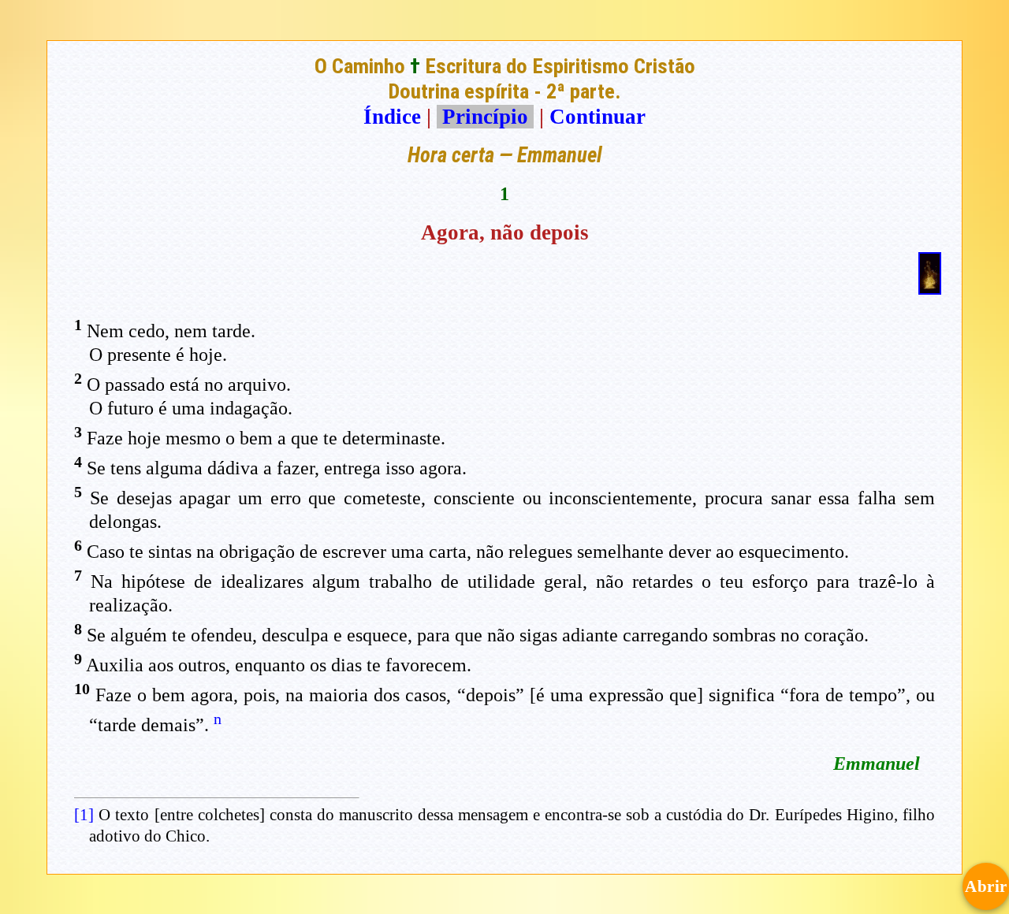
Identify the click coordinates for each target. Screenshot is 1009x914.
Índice (392, 116)
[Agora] (929, 287)
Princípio (485, 116)
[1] (84, 814)
